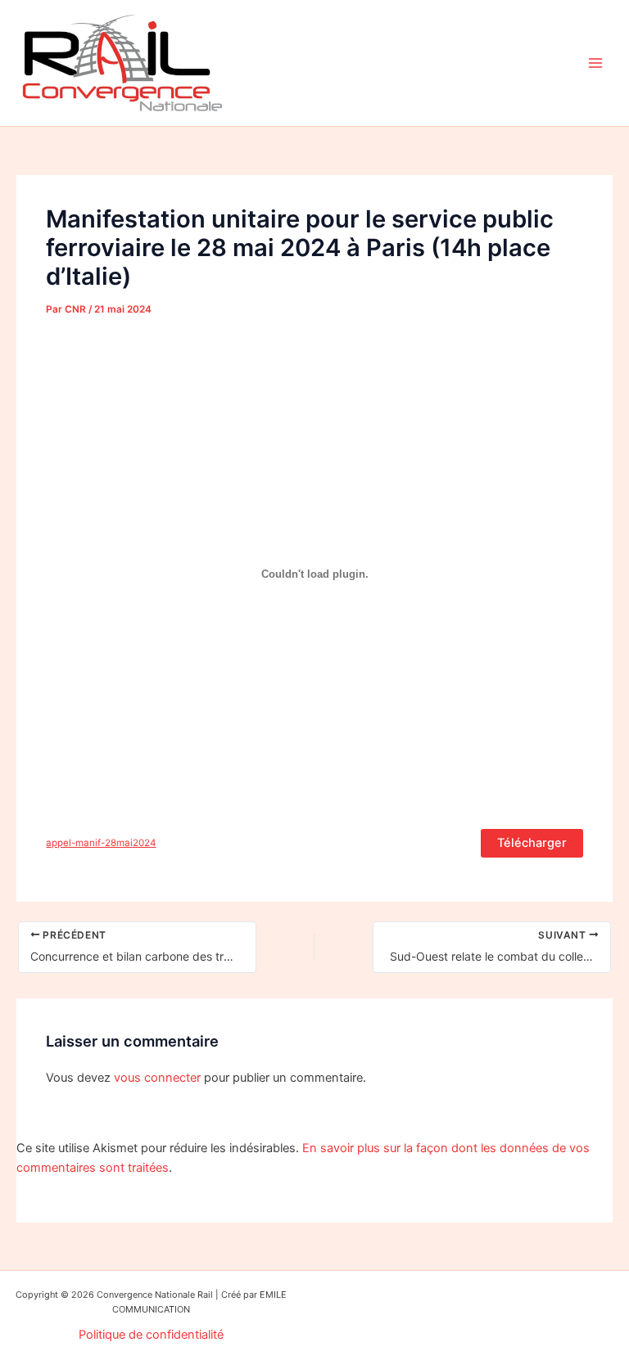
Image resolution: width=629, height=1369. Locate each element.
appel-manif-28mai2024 (101, 843)
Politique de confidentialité (151, 1334)
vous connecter (157, 1077)
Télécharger (532, 842)
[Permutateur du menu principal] (595, 63)
